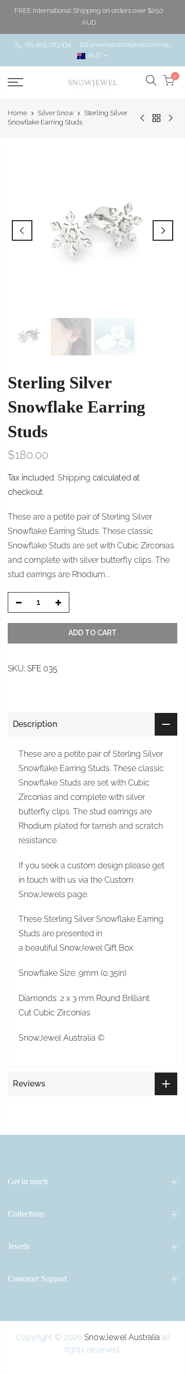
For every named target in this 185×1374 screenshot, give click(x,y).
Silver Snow (55, 113)
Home (17, 113)
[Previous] (22, 230)
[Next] (163, 230)
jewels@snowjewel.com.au (130, 44)
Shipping (74, 478)
